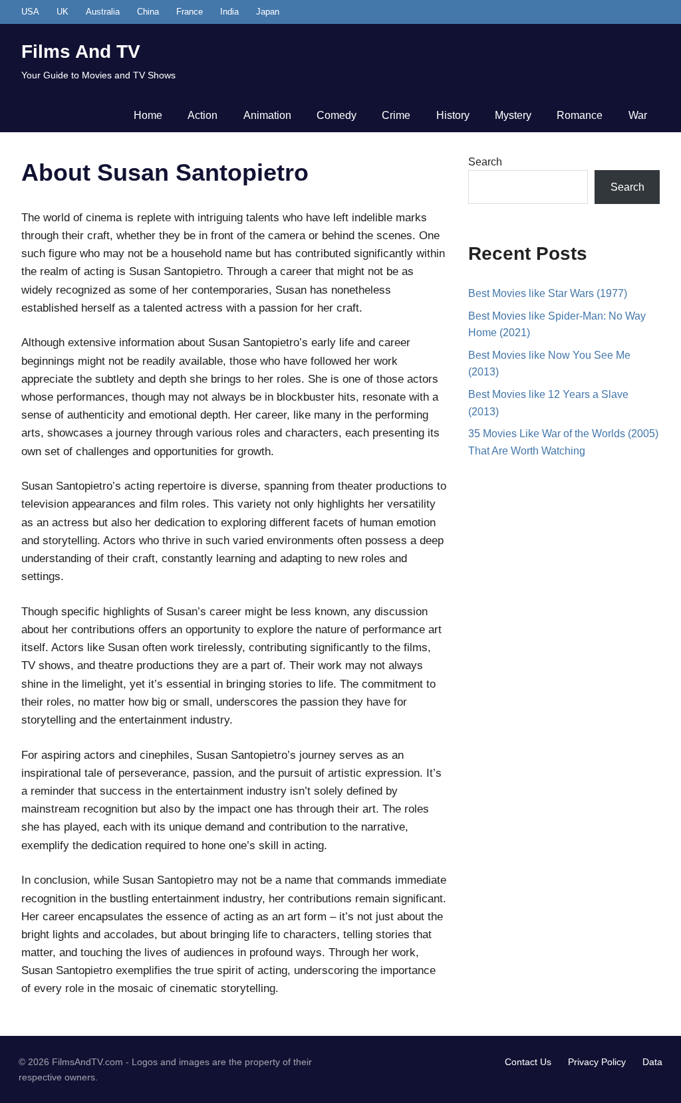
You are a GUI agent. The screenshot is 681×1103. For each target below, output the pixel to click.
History (453, 115)
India (229, 12)
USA (30, 12)
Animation (267, 115)
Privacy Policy (597, 1061)
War (637, 115)
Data (652, 1061)
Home (148, 115)
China (148, 12)
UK (62, 12)
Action (202, 115)
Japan (267, 12)
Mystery (513, 115)
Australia (103, 12)
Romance (580, 115)
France (189, 12)
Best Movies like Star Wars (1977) (547, 293)
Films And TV (80, 51)
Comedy (336, 115)
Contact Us (528, 1061)
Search (485, 161)
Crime (396, 115)
